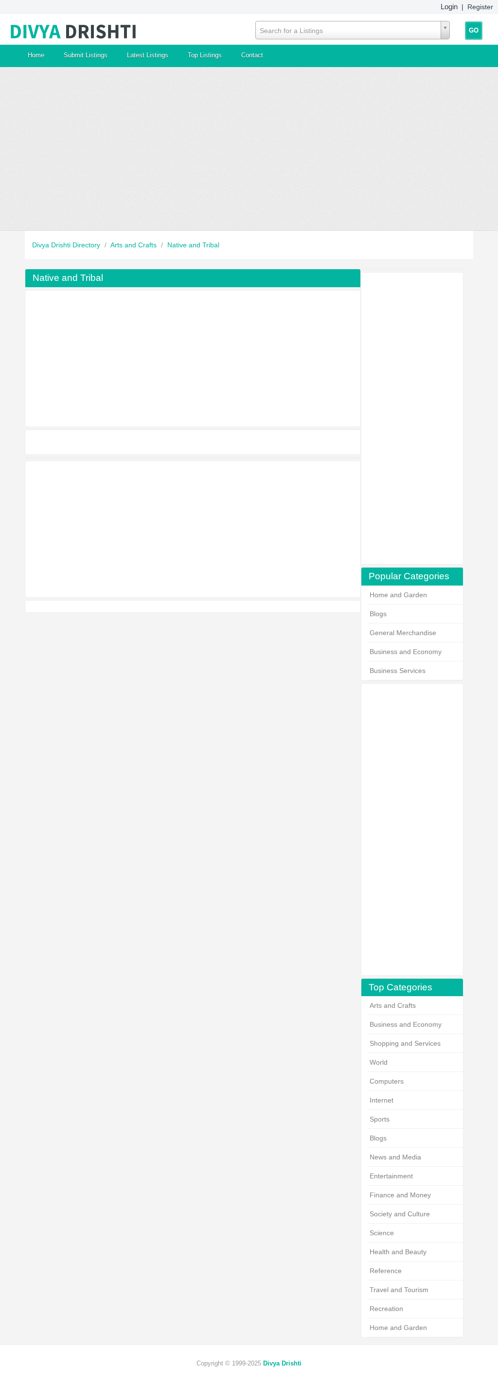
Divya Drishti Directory (67, 245)
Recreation (386, 1309)
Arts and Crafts (134, 245)
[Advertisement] (249, 149)
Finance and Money (400, 1195)
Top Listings (205, 55)
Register (480, 7)
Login (449, 6)
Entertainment (391, 1176)
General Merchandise (403, 633)
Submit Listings (85, 55)
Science (382, 1233)
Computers (387, 1081)
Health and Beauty (398, 1252)
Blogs (378, 614)
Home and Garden (398, 595)
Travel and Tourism (399, 1290)
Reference (386, 1271)
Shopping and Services (405, 1043)
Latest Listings (147, 55)
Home (36, 55)
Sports (380, 1119)
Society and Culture (400, 1214)
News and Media (395, 1157)
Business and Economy (406, 652)
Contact (252, 55)
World (379, 1062)
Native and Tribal (193, 245)
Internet (381, 1100)
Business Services (398, 670)
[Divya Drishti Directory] (74, 29)
